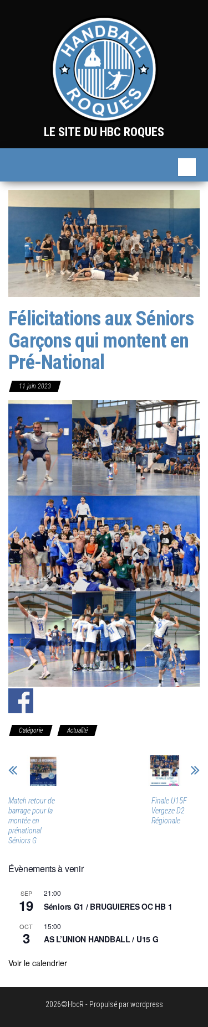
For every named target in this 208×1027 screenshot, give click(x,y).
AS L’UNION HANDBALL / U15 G (101, 939)
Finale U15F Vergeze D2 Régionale (169, 810)
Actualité (77, 730)
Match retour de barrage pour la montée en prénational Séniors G (31, 820)
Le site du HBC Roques (104, 132)
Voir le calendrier (37, 962)
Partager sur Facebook (20, 700)
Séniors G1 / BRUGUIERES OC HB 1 (108, 906)
